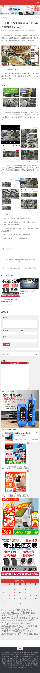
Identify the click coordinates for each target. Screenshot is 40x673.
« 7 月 (19, 604)
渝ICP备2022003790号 (25, 667)
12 (14, 593)
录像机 (22, 615)
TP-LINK (9, 249)
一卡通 (12, 610)
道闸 (3, 634)
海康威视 (19, 620)
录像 (16, 615)
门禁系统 (25, 634)
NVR (2, 610)
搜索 (35, 354)
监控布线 (14, 623)
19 (14, 595)
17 (4, 595)
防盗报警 (33, 634)
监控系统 (6, 625)
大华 (30, 610)
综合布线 (32, 626)
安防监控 (30, 613)
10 (4, 593)
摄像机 (34, 618)
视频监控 (6, 631)
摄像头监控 (25, 618)
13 (20, 593)
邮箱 (22, 330)
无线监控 (3, 620)
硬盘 (20, 626)
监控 (31, 620)
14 (25, 593)
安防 (22, 612)
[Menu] (37, 2)
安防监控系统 (7, 615)
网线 (3, 629)
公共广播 (25, 610)
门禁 (18, 634)
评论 (5, 317)
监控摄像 (20, 623)
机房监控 (9, 620)
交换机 (18, 610)
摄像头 (15, 617)
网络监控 (15, 628)
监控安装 (6, 623)
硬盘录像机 (25, 626)
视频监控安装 (18, 631)
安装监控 (15, 613)
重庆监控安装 (11, 634)
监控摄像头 (27, 623)
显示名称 (6, 330)
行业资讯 (4, 17)
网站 (4, 337)
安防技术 (5, 30)
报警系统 (5, 618)
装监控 (24, 628)
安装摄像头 (5, 613)
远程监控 (29, 631)
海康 (13, 620)
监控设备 (15, 626)
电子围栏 (25, 620)
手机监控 (28, 615)
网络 (8, 628)
